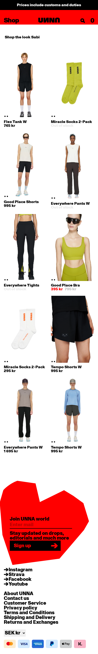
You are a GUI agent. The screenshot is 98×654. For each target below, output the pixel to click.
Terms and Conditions (29, 612)
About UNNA (18, 593)
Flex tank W (15, 122)
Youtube (18, 584)
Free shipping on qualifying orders (49, 5)
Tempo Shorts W (66, 367)
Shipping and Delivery (29, 617)
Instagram (20, 570)
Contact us (16, 598)
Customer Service (25, 603)
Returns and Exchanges (31, 622)
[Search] (82, 21)
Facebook (20, 579)
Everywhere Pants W (70, 203)
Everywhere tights (21, 285)
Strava (16, 574)
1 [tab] (5, 116)
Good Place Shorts (21, 202)
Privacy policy (20, 608)
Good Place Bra (65, 285)
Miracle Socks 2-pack (71, 122)
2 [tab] (7, 116)
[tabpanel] (25, 84)
